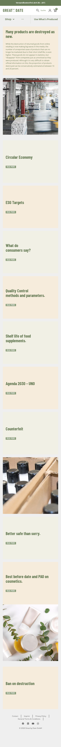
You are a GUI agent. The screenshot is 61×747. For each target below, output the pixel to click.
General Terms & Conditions (29, 719)
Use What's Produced (46, 19)
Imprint (27, 716)
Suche (43, 10)
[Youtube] (33, 724)
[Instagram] (38, 724)
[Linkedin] (28, 724)
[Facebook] (23, 724)
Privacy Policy (40, 716)
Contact (15, 716)
